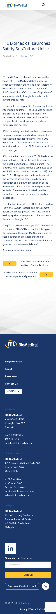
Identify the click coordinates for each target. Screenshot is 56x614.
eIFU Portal (13, 391)
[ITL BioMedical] (16, 5)
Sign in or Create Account (22, 586)
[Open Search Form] (43, 5)
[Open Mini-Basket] (45, 586)
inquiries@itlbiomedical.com (19, 491)
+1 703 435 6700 (13, 483)
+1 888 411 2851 (13, 479)
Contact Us (11, 384)
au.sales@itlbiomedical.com (19, 443)
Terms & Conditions (40, 609)
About (8, 369)
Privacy (23, 609)
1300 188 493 (12, 439)
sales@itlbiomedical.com (17, 495)
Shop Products (13, 362)
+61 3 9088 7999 (14, 435)
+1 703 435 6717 (18, 487)
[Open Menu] (48, 5)
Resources (11, 376)
